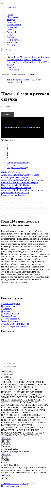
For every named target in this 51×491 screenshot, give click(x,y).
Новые (10, 35)
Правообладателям (10, 486)
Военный (11, 32)
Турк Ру (24, 483)
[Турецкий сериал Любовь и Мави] (10, 313)
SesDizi (10, 37)
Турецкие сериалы (10, 483)
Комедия (11, 19)
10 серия (19, 183)
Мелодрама (12, 17)
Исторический (14, 24)
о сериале (5, 106)
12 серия (20, 173)
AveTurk (11, 45)
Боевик (10, 29)
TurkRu (10, 79)
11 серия (22, 178)
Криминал (12, 27)
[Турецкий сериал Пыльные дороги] (10, 303)
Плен (26, 79)
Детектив (11, 22)
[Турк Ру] (6, 49)
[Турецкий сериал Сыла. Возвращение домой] (15, 324)
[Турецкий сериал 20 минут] (6, 308)
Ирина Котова (14, 40)
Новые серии (13, 69)
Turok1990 (12, 42)
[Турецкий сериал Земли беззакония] (10, 319)
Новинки (11, 67)
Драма (10, 14)
